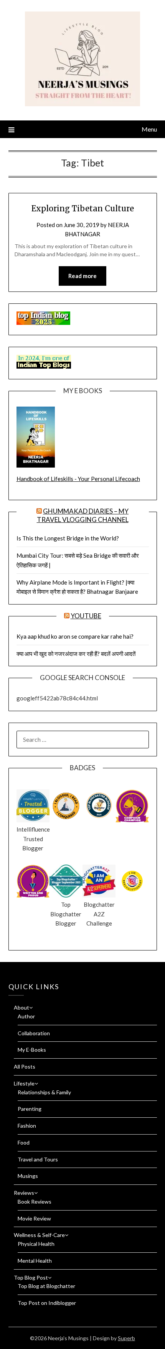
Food (24, 1142)
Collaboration (34, 1033)
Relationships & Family (44, 1092)
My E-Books (32, 1049)
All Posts (24, 1066)
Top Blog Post (31, 1277)
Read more (82, 275)
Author (26, 1016)
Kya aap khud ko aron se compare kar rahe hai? (75, 636)
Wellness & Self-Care (39, 1235)
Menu (149, 129)
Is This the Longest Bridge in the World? (67, 538)
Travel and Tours (38, 1159)
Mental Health (35, 1260)
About (21, 1007)
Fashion (27, 1125)
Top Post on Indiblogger (47, 1303)
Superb (126, 1338)
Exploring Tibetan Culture (82, 208)
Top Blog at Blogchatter (46, 1286)
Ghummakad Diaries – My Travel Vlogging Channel (83, 515)
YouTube (86, 616)
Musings (28, 1176)
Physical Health (36, 1243)
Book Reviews (34, 1201)
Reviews (24, 1192)
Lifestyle (24, 1083)
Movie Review (34, 1218)
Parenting (29, 1108)
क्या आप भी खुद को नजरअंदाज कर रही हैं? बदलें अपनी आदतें (75, 653)
